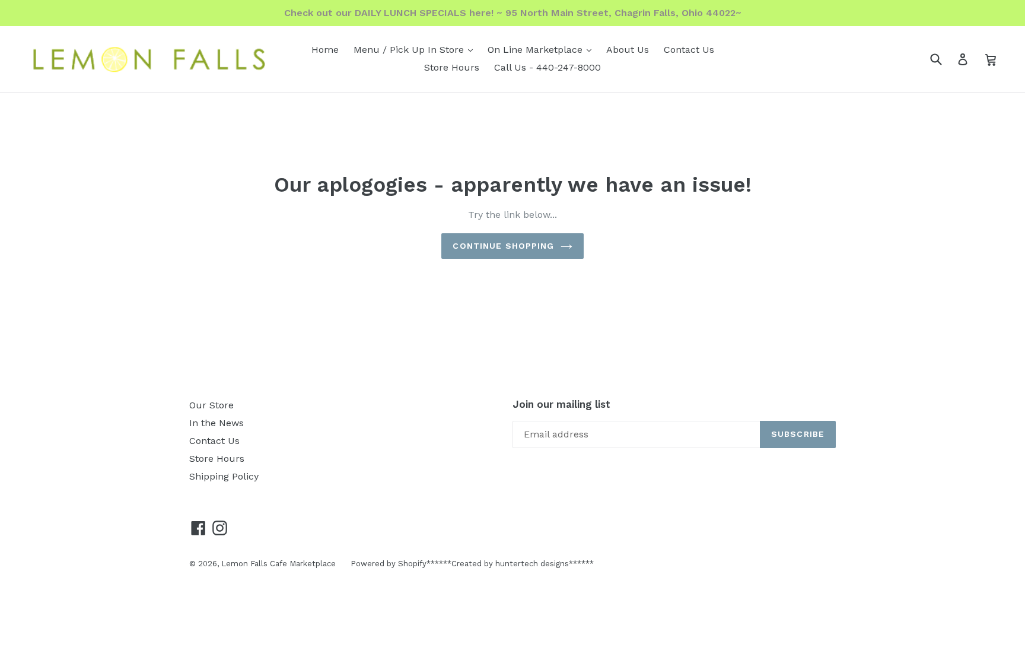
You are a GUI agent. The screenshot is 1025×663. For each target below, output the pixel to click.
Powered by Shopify (388, 563)
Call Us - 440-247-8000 (547, 67)
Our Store (211, 405)
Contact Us (689, 49)
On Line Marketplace (542, 49)
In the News (216, 423)
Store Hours (451, 67)
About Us (627, 49)
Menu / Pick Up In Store (416, 49)
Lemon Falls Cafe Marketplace (278, 563)
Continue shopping (503, 245)
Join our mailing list (561, 404)
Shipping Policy (224, 476)
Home (325, 49)
